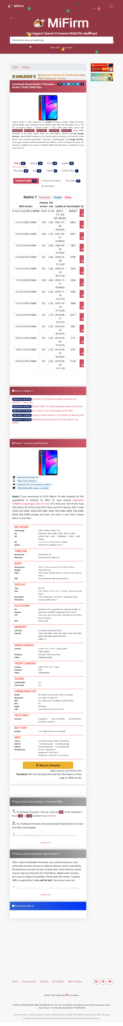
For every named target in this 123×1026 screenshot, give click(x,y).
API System (58, 981)
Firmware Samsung (66, 1018)
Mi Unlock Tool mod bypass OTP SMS (52, 410)
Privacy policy (29, 981)
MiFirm (18, 6)
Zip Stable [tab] (72, 180)
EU (36, 170)
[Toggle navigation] (111, 6)
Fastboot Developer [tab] (51, 180)
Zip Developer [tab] (48, 186)
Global (35, 163)
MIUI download (58, 1015)
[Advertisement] (48, 377)
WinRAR (51, 815)
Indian (67, 163)
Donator (44, 981)
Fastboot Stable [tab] (25, 180)
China (19, 163)
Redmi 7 (26, 66)
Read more (46, 842)
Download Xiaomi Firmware (40, 1015)
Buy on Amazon (49, 765)
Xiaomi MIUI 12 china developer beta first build (57, 406)
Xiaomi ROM (96, 1015)
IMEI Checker (75, 981)
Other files (69, 170)
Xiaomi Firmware (20, 1015)
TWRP (51, 170)
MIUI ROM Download (81, 1015)
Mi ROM (69, 1015)
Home (15, 66)
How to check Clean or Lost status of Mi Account (58, 415)
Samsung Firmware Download (44, 1018)
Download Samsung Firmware (87, 1018)
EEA (51, 163)
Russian (20, 170)
